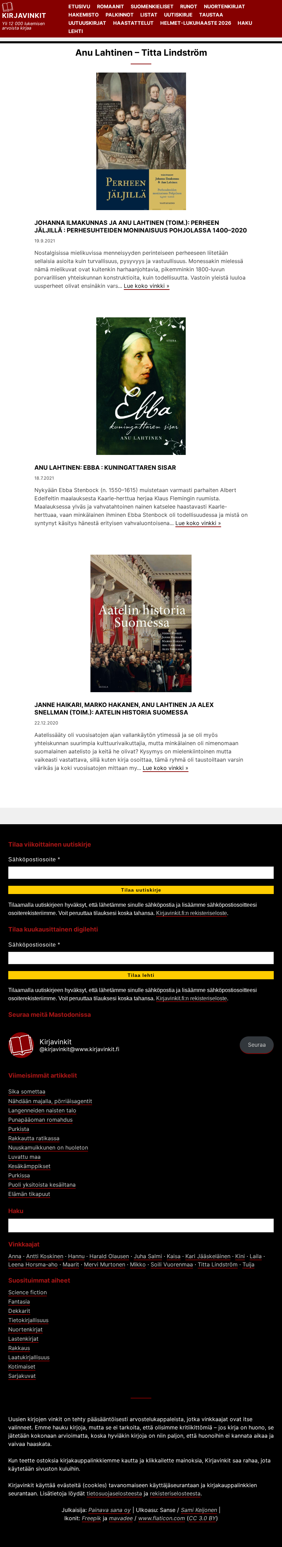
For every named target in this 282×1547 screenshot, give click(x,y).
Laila (256, 1256)
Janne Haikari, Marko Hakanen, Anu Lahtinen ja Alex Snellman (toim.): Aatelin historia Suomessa (124, 708)
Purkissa (19, 1175)
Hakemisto (83, 15)
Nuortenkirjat (224, 6)
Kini (240, 1256)
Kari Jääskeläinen (207, 1256)
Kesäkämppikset (29, 1166)
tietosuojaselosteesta (114, 1493)
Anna (14, 1256)
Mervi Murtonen (104, 1264)
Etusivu (79, 6)
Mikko (138, 1264)
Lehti (75, 31)
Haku (245, 23)
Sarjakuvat (22, 1375)
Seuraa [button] (257, 1044)
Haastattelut (133, 23)
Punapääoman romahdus (40, 1119)
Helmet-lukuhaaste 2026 (195, 23)
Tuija (248, 1264)
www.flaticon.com (161, 1518)
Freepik (91, 1518)
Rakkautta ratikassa (33, 1138)
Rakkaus (19, 1347)
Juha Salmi (148, 1256)
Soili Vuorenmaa (172, 1264)
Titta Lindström (218, 1264)
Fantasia (19, 1301)
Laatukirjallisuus (29, 1357)
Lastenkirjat (23, 1338)
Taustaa (211, 15)
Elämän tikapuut (29, 1193)
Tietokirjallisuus (28, 1320)
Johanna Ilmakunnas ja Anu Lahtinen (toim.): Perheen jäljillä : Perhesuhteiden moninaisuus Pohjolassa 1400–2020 (140, 226)
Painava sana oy (109, 1509)
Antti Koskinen (44, 1256)
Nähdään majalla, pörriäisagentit (50, 1101)
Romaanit (110, 6)
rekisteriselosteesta (175, 1493)
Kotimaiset (21, 1366)
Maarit (71, 1264)
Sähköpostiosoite (34, 859)
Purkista (18, 1128)
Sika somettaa (26, 1091)
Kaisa (174, 1256)
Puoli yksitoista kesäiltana (42, 1184)
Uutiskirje (178, 15)
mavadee (121, 1518)
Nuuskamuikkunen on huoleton (48, 1147)
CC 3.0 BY (202, 1518)
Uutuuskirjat (87, 23)
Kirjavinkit (24, 15)
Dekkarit (19, 1310)
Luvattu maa (24, 1156)
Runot (188, 6)
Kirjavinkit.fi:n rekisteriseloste (191, 913)
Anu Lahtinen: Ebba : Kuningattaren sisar (105, 467)
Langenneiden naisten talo (42, 1110)
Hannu (76, 1256)
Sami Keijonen (199, 1509)
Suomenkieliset (152, 6)
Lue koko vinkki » (147, 285)
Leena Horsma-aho (33, 1264)
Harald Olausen (109, 1256)
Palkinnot (120, 15)
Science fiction (27, 1292)
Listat (149, 15)
